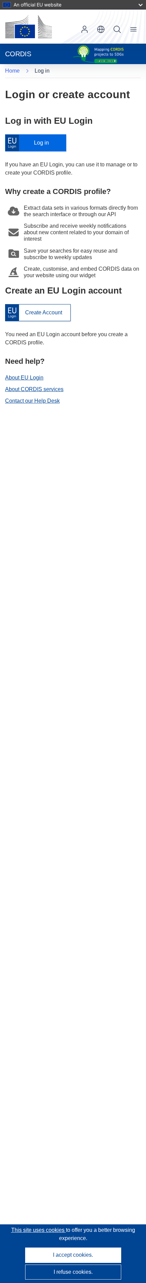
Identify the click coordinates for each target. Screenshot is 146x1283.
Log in (30, 143)
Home (12, 71)
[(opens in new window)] (28, 26)
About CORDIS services (34, 389)
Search (117, 29)
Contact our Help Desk (32, 401)
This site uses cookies (38, 1230)
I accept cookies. (73, 1255)
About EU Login (24, 378)
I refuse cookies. (73, 1272)
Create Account (33, 312)
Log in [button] (84, 29)
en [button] (100, 29)
